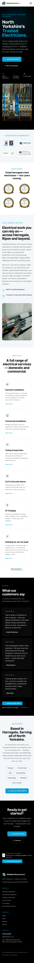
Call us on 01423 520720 (18, 791)
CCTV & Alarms (6, 900)
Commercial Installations (9, 894)
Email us (18, 840)
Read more (24, 707)
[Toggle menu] (31, 3)
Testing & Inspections (8, 897)
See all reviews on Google (10, 707)
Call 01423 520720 (13, 59)
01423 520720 (6, 934)
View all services (16, 569)
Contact (4, 924)
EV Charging (6, 903)
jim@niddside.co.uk (8, 937)
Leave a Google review (13, 703)
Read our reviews (21, 855)
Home (4, 915)
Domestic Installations (8, 891)
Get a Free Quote (12, 66)
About (4, 918)
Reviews (4, 921)
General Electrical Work (9, 906)
